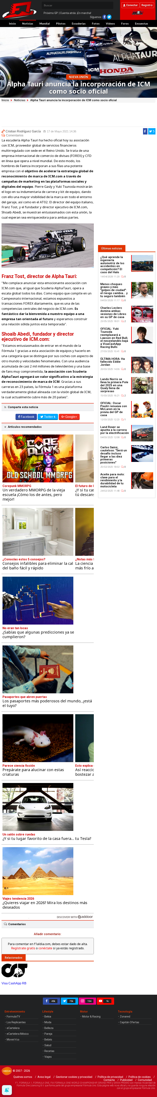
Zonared (125, 1016)
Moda (47, 1022)
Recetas (49, 1051)
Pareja (48, 1033)
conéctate (45, 948)
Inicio (12, 23)
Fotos (96, 23)
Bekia (47, 1016)
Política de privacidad (110, 1076)
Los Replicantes (16, 1022)
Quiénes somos (22, 1076)
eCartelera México (18, 1033)
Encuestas (141, 23)
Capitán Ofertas (129, 1022)
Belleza (48, 1028)
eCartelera (13, 1028)
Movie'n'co (13, 1039)
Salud (47, 1045)
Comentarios (14, 135)
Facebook (27, 416)
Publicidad (126, 1079)
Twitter (49, 416)
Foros (125, 23)
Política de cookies (139, 1076)
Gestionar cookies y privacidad (74, 1076)
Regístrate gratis (23, 948)
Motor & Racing (91, 1016)
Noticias (27, 23)
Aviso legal (44, 1076)
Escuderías (79, 23)
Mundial (44, 23)
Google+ (71, 416)
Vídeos (110, 23)
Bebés (48, 1039)
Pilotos (60, 23)
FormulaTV (13, 1016)
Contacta (109, 1079)
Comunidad (145, 1079)
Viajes (48, 1056)
